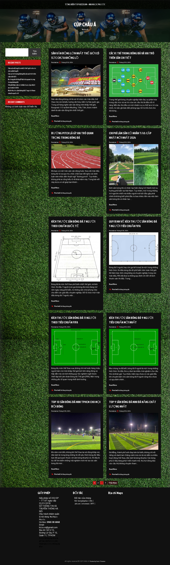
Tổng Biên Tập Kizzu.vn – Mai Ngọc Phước (85, 4)
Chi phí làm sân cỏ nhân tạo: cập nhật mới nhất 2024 (130, 135)
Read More (55, 116)
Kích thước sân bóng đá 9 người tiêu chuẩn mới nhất (131, 319)
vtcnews (85, 503)
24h (90, 500)
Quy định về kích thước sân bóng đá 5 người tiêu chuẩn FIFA (133, 223)
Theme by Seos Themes (97, 561)
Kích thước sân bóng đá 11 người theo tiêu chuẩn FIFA (73, 319)
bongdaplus (83, 500)
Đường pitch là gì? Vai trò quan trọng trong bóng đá (72, 135)
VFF (92, 503)
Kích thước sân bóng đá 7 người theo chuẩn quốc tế (73, 223)
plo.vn (77, 503)
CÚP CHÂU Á (85, 24)
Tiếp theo (113, 482)
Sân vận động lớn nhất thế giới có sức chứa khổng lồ (75, 55)
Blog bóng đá (66, 121)
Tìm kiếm (34, 52)
